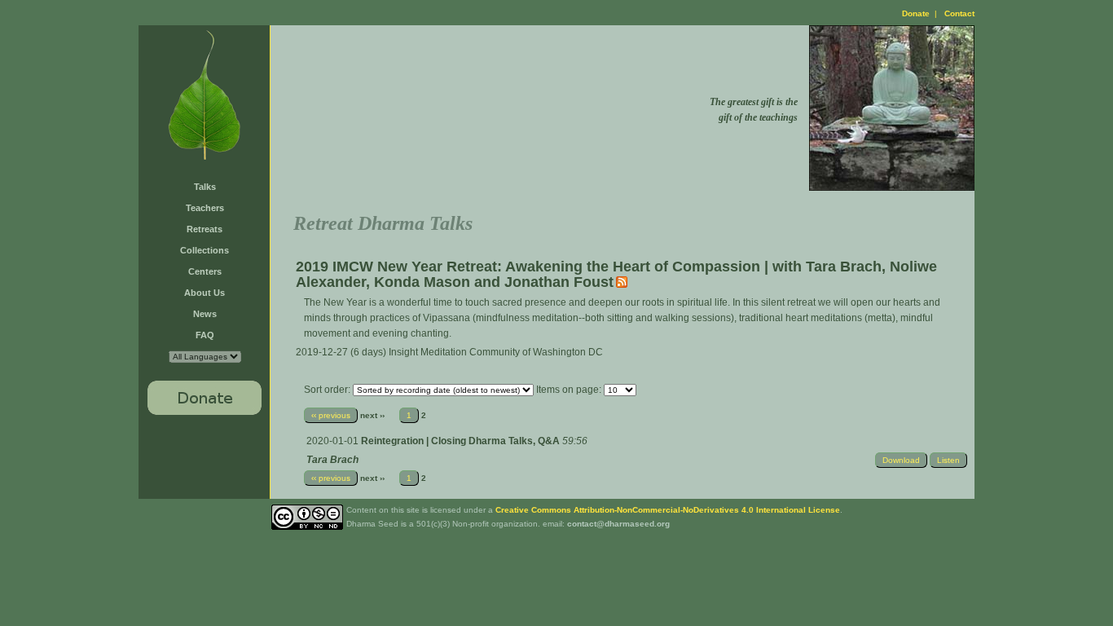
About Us (204, 293)
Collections (204, 250)
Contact (959, 13)
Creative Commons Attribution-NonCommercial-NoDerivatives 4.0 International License (667, 509)
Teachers (205, 208)
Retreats (204, 229)
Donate (916, 13)
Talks (205, 187)
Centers (205, 271)
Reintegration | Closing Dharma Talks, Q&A (461, 441)
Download (901, 460)
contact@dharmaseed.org (618, 523)
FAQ (205, 335)
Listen (948, 460)
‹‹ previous (330, 415)
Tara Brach (332, 459)
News (205, 314)
